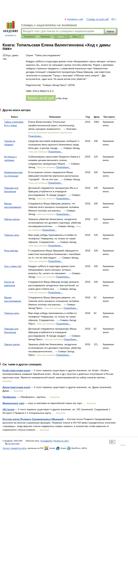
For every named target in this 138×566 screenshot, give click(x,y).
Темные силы (11, 235)
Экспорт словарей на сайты (14, 448)
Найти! (110, 31)
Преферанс (9, 397)
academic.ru (10, 35)
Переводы (45, 36)
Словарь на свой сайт (98, 19)
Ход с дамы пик (12, 266)
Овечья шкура (12, 219)
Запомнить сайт (75, 19)
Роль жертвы (11, 250)
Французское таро (13, 403)
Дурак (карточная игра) (16, 387)
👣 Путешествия (12, 443)
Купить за (41, 98)
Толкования (29, 36)
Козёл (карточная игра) (16, 370)
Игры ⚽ (77, 36)
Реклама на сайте (61, 441)
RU (112, 19)
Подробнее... (35, 136)
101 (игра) (8, 409)
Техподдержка (46, 441)
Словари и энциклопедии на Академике (49, 25)
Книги (61, 36)
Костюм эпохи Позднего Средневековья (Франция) (33, 419)
